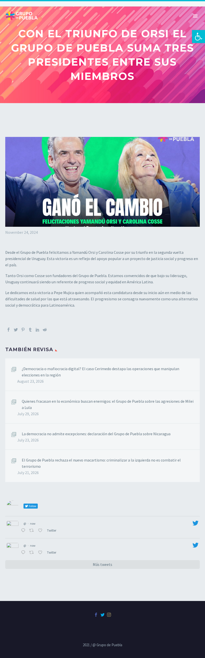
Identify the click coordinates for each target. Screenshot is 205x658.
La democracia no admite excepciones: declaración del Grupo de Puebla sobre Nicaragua (96, 433)
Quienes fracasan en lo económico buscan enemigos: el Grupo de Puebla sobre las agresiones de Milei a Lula (108, 404)
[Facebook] (8, 330)
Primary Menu (195, 16)
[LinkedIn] (38, 330)
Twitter (52, 530)
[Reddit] (45, 330)
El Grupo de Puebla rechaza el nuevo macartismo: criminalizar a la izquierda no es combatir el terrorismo (101, 463)
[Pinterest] (23, 330)
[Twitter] (16, 330)
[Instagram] (109, 615)
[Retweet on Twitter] (32, 530)
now (33, 523)
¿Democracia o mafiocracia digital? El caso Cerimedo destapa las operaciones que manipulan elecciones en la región (100, 371)
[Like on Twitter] (41, 530)
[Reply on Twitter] (24, 530)
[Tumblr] (30, 330)
